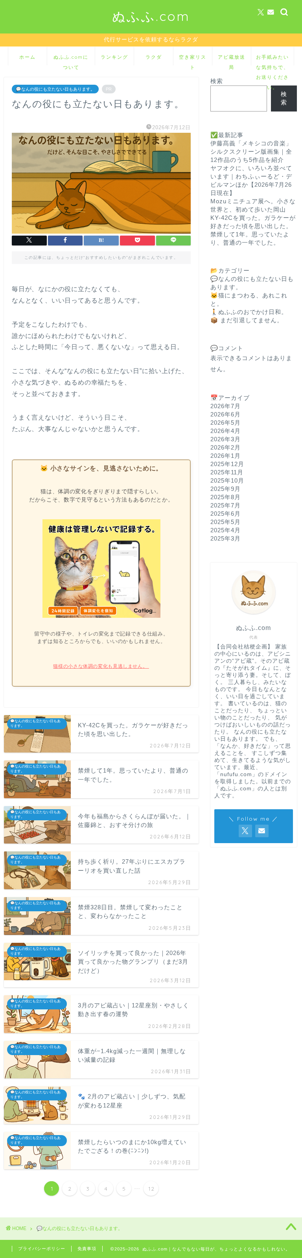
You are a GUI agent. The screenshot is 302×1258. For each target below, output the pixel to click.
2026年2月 (225, 447)
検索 (216, 81)
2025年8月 (225, 497)
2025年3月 (225, 538)
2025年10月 (227, 480)
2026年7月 (225, 406)
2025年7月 (225, 505)
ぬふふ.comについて (70, 59)
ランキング (114, 57)
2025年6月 (225, 513)
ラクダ (153, 57)
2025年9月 (225, 488)
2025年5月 (225, 521)
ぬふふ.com (151, 16)
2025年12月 (227, 464)
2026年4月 (225, 430)
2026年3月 (225, 439)
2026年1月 (225, 455)
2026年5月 (225, 422)
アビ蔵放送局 (231, 59)
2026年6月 (225, 414)
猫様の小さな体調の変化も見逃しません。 (101, 666)
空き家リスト (192, 59)
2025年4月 (225, 530)
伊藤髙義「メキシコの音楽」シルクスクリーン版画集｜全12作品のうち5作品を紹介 (251, 151)
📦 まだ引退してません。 (246, 320)
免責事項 (86, 1248)
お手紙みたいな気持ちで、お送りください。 (272, 59)
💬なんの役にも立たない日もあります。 (55, 89)
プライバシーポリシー (41, 1248)
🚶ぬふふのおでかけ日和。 (248, 311)
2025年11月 (226, 472)
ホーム (27, 57)
